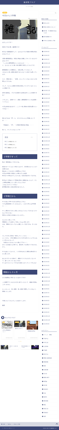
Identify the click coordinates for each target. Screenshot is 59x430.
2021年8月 (46, 242)
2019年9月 (46, 323)
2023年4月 (46, 164)
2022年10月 (47, 187)
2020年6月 (46, 296)
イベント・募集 (48, 334)
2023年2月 (46, 172)
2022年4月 (46, 211)
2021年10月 (47, 234)
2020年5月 (46, 300)
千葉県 (45, 350)
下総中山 (4, 12)
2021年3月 (46, 261)
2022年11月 (47, 183)
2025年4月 (46, 74)
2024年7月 (46, 106)
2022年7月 (46, 199)
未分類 (45, 385)
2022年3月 (46, 215)
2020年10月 (47, 281)
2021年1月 (46, 269)
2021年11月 (47, 230)
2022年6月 (46, 203)
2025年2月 (46, 82)
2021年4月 (46, 257)
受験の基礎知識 (48, 358)
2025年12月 (47, 63)
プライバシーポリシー (8, 428)
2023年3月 (46, 168)
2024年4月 (46, 117)
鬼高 (45, 416)
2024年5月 (46, 113)
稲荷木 (45, 397)
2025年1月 (46, 86)
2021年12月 (47, 226)
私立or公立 (46, 23)
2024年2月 (46, 125)
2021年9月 (46, 238)
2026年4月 (46, 51)
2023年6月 (46, 156)
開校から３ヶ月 (12, 147)
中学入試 (46, 342)
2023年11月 (47, 137)
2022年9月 (46, 191)
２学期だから (11, 144)
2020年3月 (46, 308)
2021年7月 (46, 246)
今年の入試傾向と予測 (49, 40)
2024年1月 (46, 129)
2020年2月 (46, 312)
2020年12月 (47, 273)
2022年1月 (46, 222)
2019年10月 (47, 320)
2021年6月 (46, 250)
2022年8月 (46, 195)
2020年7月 (46, 292)
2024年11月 (47, 94)
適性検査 (46, 400)
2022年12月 (47, 180)
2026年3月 (46, 55)
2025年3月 (46, 78)
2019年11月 (47, 316)
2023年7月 (46, 152)
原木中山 (46, 354)
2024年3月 (46, 121)
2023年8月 (46, 148)
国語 (45, 365)
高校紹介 (46, 412)
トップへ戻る (29, 6)
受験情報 (46, 362)
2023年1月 (46, 176)
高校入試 (46, 408)
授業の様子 (46, 377)
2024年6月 (46, 109)
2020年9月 (46, 285)
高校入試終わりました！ (50, 27)
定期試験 (46, 369)
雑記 (45, 404)
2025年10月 (47, 67)
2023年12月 (47, 133)
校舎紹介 (46, 389)
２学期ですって (12, 141)
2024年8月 (46, 102)
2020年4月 (46, 304)
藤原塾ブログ (29, 2)
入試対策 (46, 346)
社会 (45, 393)
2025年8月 (46, 71)
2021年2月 (46, 265)
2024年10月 (47, 98)
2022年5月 (46, 207)
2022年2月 (46, 218)
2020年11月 (47, 277)
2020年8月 (46, 288)
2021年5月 (46, 253)
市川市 (45, 373)
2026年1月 (46, 59)
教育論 (45, 381)
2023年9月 (46, 145)
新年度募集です (48, 36)
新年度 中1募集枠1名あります (50, 31)
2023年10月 (47, 141)
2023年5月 (46, 160)
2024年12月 (47, 90)
